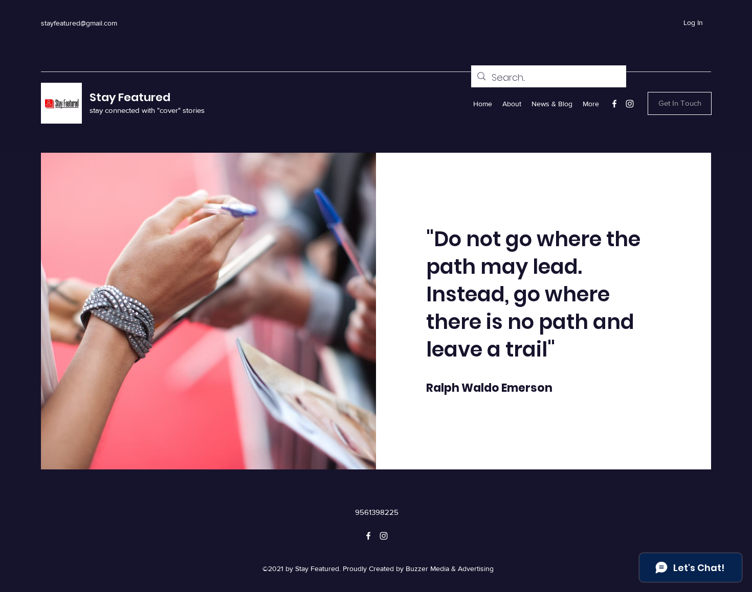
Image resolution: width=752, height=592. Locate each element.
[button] (680, 103)
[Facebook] (614, 104)
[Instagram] (630, 104)
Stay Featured (130, 97)
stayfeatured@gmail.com (79, 23)
